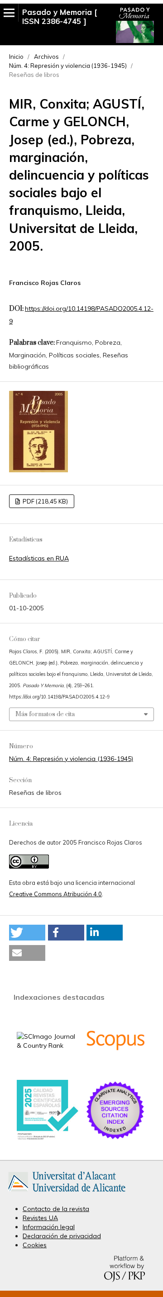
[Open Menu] (9, 13)
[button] (27, 933)
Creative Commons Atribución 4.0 (55, 894)
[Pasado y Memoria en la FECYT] (47, 1138)
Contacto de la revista (56, 1209)
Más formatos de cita (45, 714)
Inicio (16, 56)
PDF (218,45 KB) (44, 501)
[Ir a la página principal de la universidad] (67, 1193)
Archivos (46, 56)
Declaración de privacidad (62, 1236)
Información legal (49, 1227)
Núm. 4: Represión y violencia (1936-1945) (68, 65)
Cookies (35, 1245)
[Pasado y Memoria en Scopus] (115, 1068)
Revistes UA (40, 1218)
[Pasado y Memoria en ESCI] (115, 1139)
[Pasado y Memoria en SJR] (47, 1045)
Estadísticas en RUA (39, 558)
